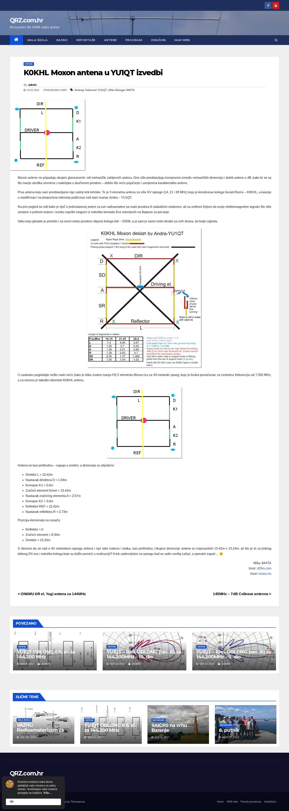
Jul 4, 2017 (162, 737)
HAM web (182, 40)
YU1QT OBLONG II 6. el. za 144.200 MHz (46, 654)
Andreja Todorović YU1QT (91, 90)
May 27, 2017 (230, 737)
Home (220, 801)
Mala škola (37, 40)
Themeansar (78, 801)
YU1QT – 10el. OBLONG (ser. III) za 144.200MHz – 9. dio (233, 654)
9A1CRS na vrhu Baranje (169, 727)
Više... (47, 792)
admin (32, 85)
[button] (276, 40)
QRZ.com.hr (26, 20)
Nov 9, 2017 (95, 737)
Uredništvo (270, 801)
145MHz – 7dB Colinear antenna (241, 594)
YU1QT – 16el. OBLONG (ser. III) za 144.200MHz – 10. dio (144, 654)
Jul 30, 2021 (28, 737)
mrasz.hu (265, 573)
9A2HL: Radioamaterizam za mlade (40, 730)
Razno (62, 40)
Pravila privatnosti (251, 801)
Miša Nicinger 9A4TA (121, 90)
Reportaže (85, 40)
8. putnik (229, 730)
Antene (110, 40)
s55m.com (264, 568)
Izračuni (158, 40)
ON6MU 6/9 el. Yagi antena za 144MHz (53, 594)
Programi (133, 40)
